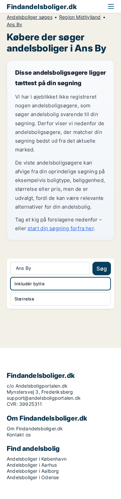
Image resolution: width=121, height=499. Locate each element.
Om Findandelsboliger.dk (35, 428)
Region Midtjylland (80, 17)
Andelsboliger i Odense (33, 477)
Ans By (14, 24)
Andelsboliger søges (29, 17)
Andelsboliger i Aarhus (32, 465)
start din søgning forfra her (61, 228)
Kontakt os (19, 434)
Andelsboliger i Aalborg (33, 471)
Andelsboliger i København (37, 459)
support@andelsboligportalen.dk (44, 398)
